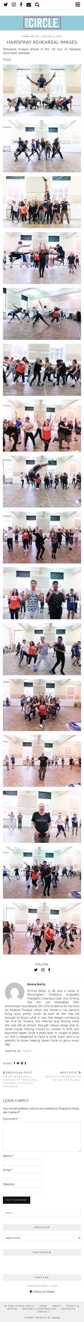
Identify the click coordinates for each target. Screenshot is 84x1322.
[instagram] (14, 5)
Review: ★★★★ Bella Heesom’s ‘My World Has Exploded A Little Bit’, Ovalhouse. (20, 1079)
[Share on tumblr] (25, 1063)
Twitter (26, 1051)
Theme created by (42, 1317)
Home (43, 1306)
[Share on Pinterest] (22, 1063)
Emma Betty (30, 36)
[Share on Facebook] (14, 1063)
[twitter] (6, 5)
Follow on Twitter (43, 1291)
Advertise (68, 1309)
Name (8, 1156)
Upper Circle (25, 1306)
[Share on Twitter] (18, 1063)
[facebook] (21, 5)
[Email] (28, 5)
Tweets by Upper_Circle (42, 1285)
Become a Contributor (39, 1309)
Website (8, 1184)
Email (7, 1170)
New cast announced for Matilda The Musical (63, 1076)
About (56, 1306)
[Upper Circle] (42, 15)
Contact (43, 1311)
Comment (11, 1119)
